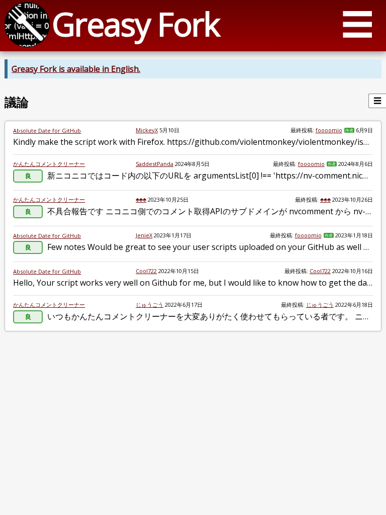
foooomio (329, 130)
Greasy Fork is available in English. (76, 68)
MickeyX (147, 130)
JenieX (144, 235)
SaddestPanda (154, 163)
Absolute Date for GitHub (47, 130)
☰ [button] (357, 24)
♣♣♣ (141, 199)
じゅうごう (149, 304)
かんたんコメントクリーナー (49, 163)
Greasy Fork (135, 24)
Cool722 (146, 271)
